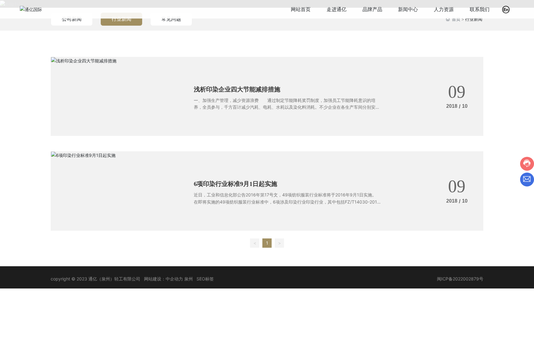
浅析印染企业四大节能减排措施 (237, 89)
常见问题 (171, 19)
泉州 (188, 278)
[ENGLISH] (506, 8)
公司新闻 (72, 19)
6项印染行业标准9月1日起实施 (235, 183)
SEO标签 (205, 278)
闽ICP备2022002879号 (460, 278)
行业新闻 (121, 19)
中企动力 (174, 278)
